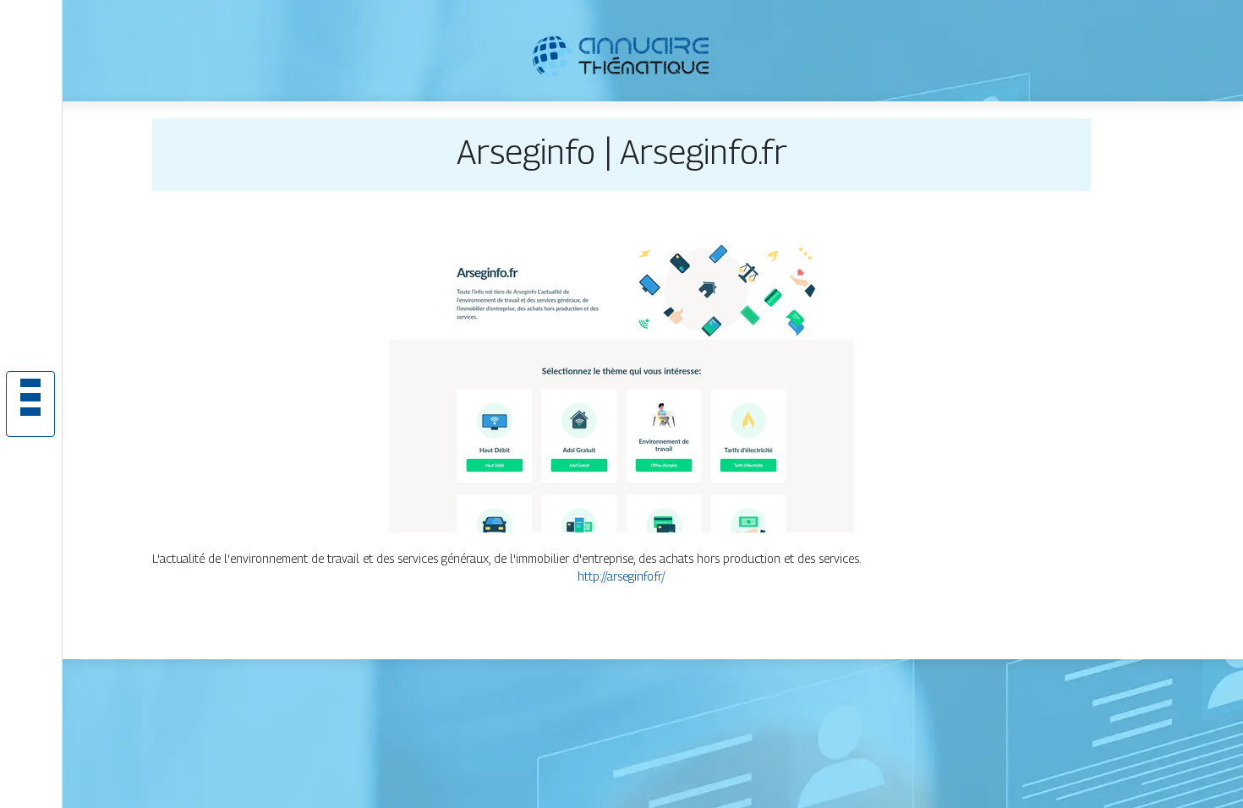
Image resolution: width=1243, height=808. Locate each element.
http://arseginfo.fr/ (621, 576)
